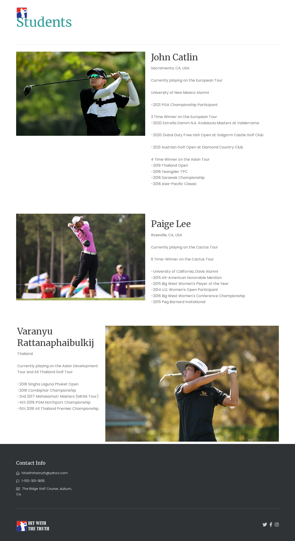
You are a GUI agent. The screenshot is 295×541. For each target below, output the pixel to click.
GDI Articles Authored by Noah (190, 12)
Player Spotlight (239, 12)
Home (108, 12)
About (126, 12)
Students (147, 12)
